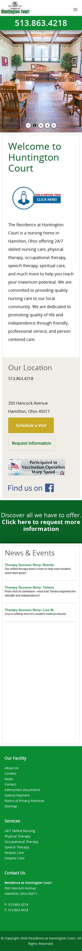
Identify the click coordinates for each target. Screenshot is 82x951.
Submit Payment (17, 795)
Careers (10, 773)
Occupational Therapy (21, 841)
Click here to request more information (41, 525)
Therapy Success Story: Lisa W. (29, 610)
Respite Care (14, 852)
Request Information (31, 443)
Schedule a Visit (31, 425)
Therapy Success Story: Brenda (29, 565)
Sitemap (11, 806)
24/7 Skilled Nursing (20, 831)
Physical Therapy (17, 836)
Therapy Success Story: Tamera (29, 587)
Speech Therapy (17, 847)
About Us (11, 768)
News (9, 779)
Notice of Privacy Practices (24, 801)
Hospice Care (15, 858)
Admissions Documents (22, 790)
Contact (10, 784)
